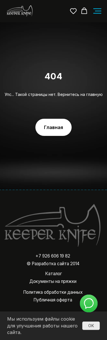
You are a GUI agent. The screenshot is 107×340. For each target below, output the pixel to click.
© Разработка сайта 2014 (53, 263)
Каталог (53, 273)
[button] (73, 10)
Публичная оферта (52, 300)
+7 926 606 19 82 (52, 256)
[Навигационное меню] (97, 11)
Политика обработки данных (53, 292)
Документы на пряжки (52, 281)
